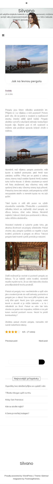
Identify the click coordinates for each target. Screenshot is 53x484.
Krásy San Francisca (14, 399)
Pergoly (44, 119)
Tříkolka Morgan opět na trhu (18, 393)
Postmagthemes (32, 478)
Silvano (26, 11)
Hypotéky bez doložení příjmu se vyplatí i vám (25, 386)
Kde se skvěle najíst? (14, 406)
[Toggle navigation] (3, 35)
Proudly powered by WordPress (18, 475)
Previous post (11, 341)
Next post (43, 341)
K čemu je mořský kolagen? (17, 413)
